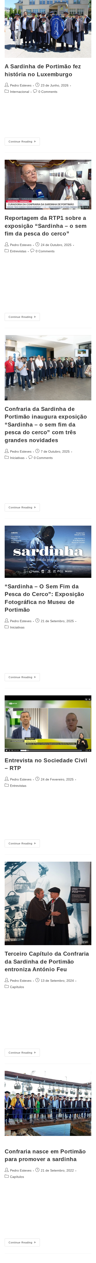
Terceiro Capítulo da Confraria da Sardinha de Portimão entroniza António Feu (47, 961)
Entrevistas (18, 251)
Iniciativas (17, 458)
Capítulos (17, 987)
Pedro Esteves (20, 85)
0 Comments (47, 92)
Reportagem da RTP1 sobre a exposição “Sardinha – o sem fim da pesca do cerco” (45, 226)
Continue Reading (24, 140)
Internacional (19, 92)
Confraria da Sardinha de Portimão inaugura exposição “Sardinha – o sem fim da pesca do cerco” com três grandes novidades (46, 424)
